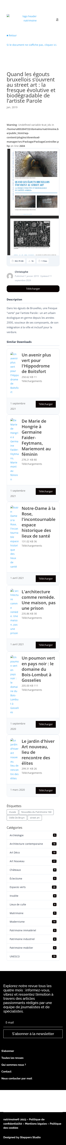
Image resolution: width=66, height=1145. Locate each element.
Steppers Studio (30, 1137)
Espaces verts (32, 887)
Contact (6, 1071)
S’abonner (7, 1051)
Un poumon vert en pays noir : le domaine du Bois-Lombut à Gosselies (38, 669)
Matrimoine (32, 913)
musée (12, 812)
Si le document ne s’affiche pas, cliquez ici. (32, 44)
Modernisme (32, 921)
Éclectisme (32, 878)
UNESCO (32, 956)
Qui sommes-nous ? (13, 1064)
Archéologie (32, 835)
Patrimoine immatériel (32, 930)
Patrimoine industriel (32, 939)
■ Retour (12, 35)
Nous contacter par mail (16, 1078)
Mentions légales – (37, 1123)
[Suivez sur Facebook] (4, 1085)
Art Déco (32, 852)
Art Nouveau (32, 861)
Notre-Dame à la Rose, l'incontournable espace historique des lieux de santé (38, 522)
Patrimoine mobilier (32, 947)
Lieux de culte (32, 904)
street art (35, 817)
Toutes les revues (12, 1058)
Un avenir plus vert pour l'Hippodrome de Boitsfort (36, 363)
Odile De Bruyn (17, 817)
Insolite (32, 895)
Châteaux (32, 870)
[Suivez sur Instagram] (13, 1085)
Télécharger (33, 288)
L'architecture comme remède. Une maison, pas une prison (39, 600)
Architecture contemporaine (32, 843)
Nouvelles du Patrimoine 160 (36, 812)
